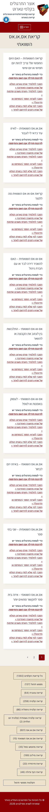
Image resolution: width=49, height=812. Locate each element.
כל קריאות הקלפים (30, 676)
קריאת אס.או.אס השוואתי (28, 738)
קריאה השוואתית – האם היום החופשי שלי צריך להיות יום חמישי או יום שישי (25, 63)
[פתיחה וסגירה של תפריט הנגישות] (6, 19)
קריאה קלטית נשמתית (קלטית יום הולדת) (24, 720)
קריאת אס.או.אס (31, 730)
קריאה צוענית (33, 692)
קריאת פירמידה (33, 763)
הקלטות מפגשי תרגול (24, 782)
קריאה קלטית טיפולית (29, 709)
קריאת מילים (33, 755)
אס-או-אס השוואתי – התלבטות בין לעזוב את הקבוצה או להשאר (24, 334)
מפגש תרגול (34, 684)
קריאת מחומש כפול (31, 747)
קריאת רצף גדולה (31, 772)
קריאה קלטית (33, 701)
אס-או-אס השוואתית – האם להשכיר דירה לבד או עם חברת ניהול (26, 263)
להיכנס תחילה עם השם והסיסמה (25, 78)
